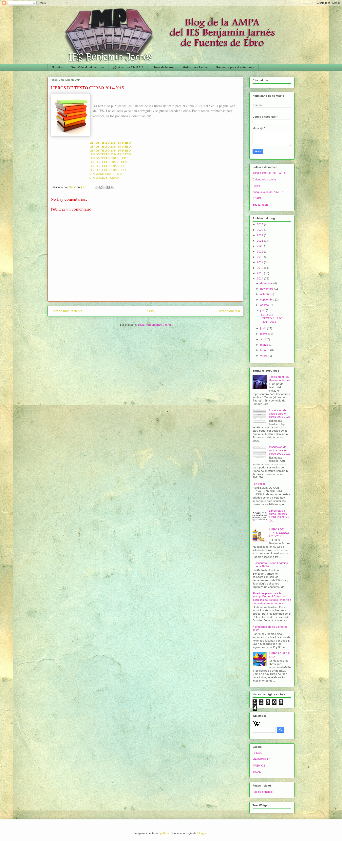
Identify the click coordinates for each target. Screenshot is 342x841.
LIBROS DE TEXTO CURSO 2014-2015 (270, 318)
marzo (264, 344)
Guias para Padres (195, 67)
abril (263, 339)
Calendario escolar (264, 179)
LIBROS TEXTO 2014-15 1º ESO (110, 142)
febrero (265, 350)
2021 (260, 240)
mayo (264, 333)
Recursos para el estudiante (235, 67)
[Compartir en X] (104, 187)
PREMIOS (259, 765)
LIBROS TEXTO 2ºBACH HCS (108, 170)
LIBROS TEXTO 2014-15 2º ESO (110, 146)
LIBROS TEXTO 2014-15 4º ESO (110, 154)
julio (263, 310)
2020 (260, 246)
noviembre (267, 288)
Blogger (202, 833)
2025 (260, 229)
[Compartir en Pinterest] (112, 187)
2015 (260, 273)
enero (264, 355)
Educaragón (260, 204)
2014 (260, 278)
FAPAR (257, 185)
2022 (260, 235)
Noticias (57, 67)
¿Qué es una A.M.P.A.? (128, 67)
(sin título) (259, 483)
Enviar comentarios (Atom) (154, 324)
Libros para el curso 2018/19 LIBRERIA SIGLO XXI (280, 515)
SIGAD (257, 771)
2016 (260, 267)
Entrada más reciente (66, 311)
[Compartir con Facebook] (108, 187)
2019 (260, 251)
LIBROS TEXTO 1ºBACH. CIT (108, 158)
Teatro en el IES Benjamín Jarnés (279, 378)
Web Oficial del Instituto (87, 67)
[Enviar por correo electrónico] (97, 187)
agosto (265, 304)
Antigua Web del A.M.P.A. (268, 192)
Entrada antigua (228, 311)
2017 (260, 262)
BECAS (257, 752)
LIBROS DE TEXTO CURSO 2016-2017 (279, 533)
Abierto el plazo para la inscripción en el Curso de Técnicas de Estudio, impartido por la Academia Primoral (272, 598)
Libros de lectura (163, 67)
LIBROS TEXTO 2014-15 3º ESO (110, 150)
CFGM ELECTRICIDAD (104, 177)
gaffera (164, 833)
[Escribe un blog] (101, 187)
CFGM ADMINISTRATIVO (105, 173)
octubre (265, 294)
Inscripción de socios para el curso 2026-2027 (279, 414)
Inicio (150, 311)
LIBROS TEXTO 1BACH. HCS (108, 162)
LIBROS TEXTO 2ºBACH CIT (107, 166)
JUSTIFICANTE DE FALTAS (270, 173)
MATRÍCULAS (261, 759)
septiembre (267, 299)
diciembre (266, 283)
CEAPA (257, 198)
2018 (260, 256)
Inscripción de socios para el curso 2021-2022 (279, 450)
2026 (260, 224)
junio (263, 328)
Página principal (263, 791)
